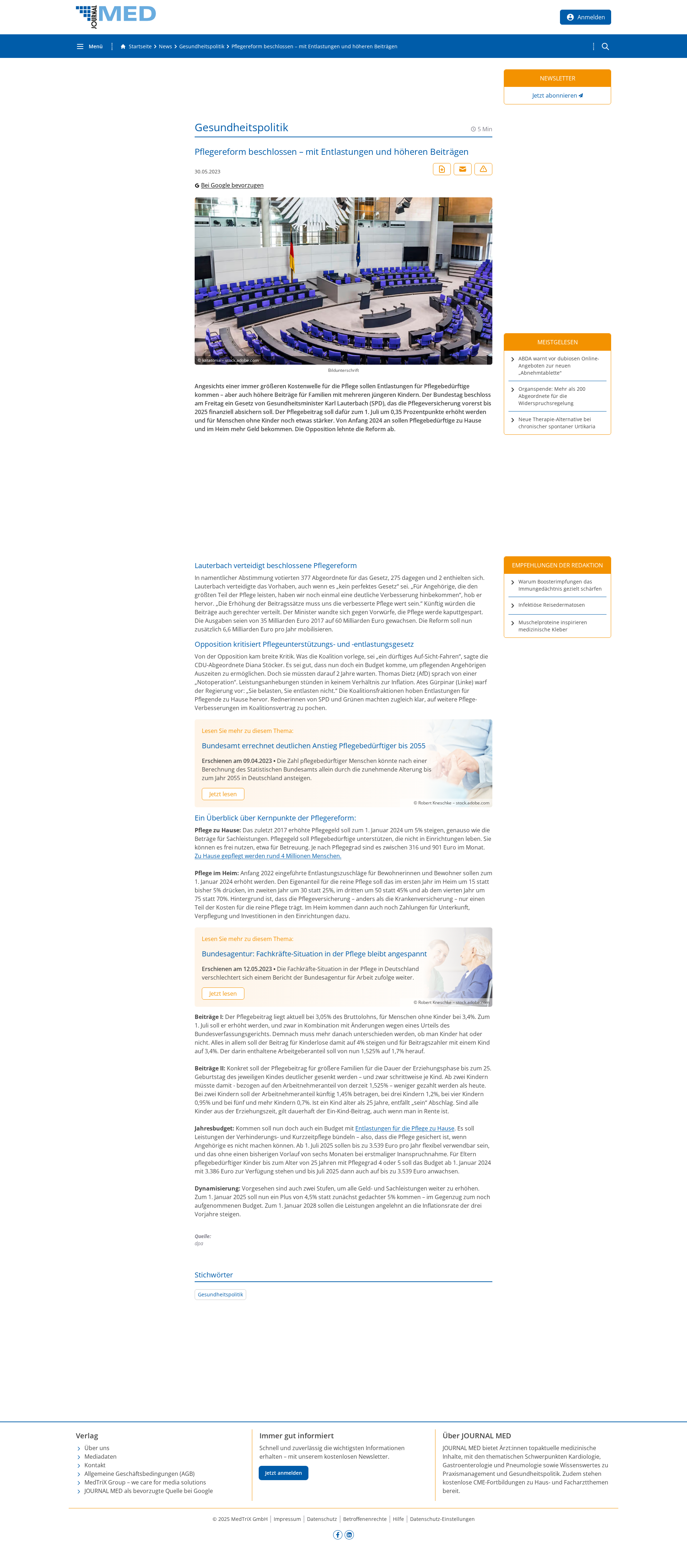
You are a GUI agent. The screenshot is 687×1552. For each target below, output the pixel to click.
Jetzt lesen (223, 794)
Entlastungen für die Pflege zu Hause (404, 1128)
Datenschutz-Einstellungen (442, 1519)
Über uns (96, 1448)
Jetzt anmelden (283, 1472)
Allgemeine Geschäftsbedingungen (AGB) (139, 1474)
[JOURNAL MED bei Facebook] (338, 1534)
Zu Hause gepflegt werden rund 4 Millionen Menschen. (268, 856)
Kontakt (95, 1465)
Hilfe (398, 1519)
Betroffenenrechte (365, 1519)
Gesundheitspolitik (220, 1294)
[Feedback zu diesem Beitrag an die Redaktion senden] (483, 169)
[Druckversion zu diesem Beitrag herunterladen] (442, 169)
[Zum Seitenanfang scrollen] (674, 1539)
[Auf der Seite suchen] (605, 46)
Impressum (287, 1519)
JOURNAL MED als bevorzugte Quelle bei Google (148, 1491)
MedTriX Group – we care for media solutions (145, 1482)
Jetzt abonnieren (554, 95)
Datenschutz (322, 1519)
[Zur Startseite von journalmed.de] (116, 17)
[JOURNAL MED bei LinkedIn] (349, 1534)
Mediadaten (100, 1456)
